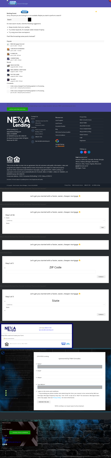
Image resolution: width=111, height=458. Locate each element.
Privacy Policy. (57, 397)
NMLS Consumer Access (86, 120)
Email (39, 371)
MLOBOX (35, 185)
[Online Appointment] (24, 11)
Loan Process (59, 123)
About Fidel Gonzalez (85, 126)
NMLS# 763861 (83, 123)
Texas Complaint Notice (85, 128)
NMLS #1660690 (12, 134)
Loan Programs (59, 120)
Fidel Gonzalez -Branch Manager (20, 185)
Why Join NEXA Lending (85, 131)
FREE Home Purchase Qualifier (63, 132)
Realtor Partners (84, 134)
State (7, 218)
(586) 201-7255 (38, 136)
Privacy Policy (83, 117)
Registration (83, 140)
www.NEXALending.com (14, 132)
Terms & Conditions (60, 135)
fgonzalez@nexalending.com (42, 141)
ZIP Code (55, 267)
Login (81, 137)
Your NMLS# (41, 384)
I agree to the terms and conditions (48, 391)
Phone (40, 377)
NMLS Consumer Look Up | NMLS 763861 (18, 343)
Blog (57, 129)
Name (40, 364)
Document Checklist (60, 126)
